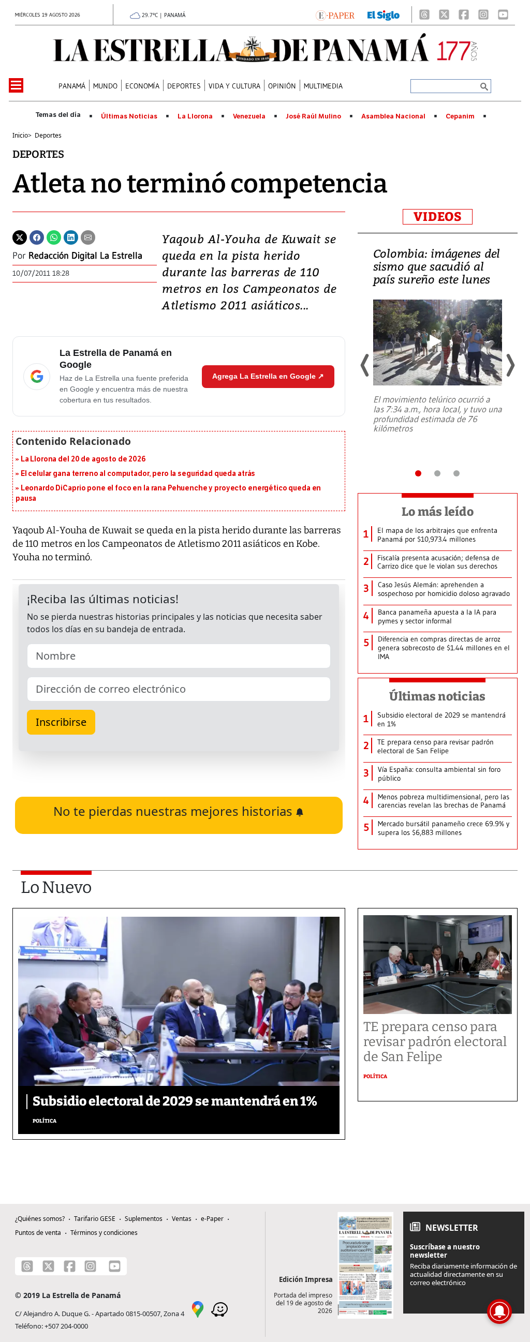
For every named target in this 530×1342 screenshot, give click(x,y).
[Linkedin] (71, 236)
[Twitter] (19, 236)
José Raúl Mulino (313, 116)
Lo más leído (438, 511)
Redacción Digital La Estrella (85, 255)
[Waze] (219, 1309)
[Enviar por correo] (88, 236)
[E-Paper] (335, 14)
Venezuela (249, 116)
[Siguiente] (510, 365)
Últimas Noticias (129, 116)
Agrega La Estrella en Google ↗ (268, 376)
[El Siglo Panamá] (383, 14)
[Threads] (424, 14)
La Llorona (195, 116)
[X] (444, 14)
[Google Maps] (197, 1309)
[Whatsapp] (54, 236)
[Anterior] (365, 365)
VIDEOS (438, 217)
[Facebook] (464, 14)
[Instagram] (483, 14)
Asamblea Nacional (393, 116)
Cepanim (460, 116)
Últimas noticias (437, 696)
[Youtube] (503, 14)
